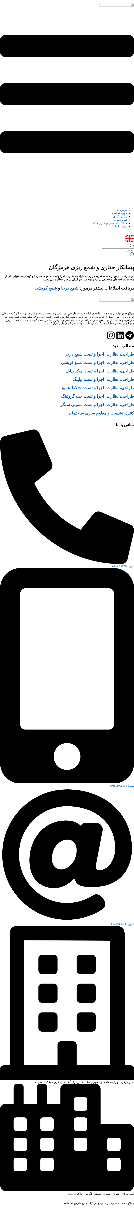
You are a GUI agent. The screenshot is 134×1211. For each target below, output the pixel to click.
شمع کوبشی (46, 288)
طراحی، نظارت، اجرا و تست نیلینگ (103, 379)
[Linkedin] (120, 335)
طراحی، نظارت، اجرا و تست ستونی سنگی (97, 404)
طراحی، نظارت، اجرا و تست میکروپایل (100, 371)
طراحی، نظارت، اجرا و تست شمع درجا (100, 354)
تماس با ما (121, 203)
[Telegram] (129, 335)
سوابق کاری (120, 193)
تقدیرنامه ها (120, 197)
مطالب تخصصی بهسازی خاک (110, 200)
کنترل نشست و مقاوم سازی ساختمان (101, 413)
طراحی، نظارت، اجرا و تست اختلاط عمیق (97, 388)
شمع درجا (70, 288)
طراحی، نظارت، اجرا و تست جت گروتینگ (97, 396)
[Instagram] (110, 335)
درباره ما (122, 187)
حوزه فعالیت (119, 190)
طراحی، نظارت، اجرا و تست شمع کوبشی (97, 362)
